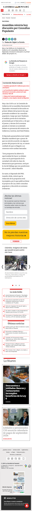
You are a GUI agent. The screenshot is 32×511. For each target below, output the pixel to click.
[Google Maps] (25, 466)
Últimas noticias (16, 323)
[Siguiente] (29, 267)
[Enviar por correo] (15, 39)
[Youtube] (24, 10)
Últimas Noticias (18, 14)
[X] (13, 10)
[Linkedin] (12, 39)
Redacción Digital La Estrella (14, 42)
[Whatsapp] (9, 39)
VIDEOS (16, 241)
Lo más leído (16, 292)
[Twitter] (3, 39)
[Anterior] (2, 267)
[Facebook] (16, 10)
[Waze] (29, 466)
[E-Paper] (27, 2)
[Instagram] (20, 10)
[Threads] (9, 10)
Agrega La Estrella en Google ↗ (16, 75)
